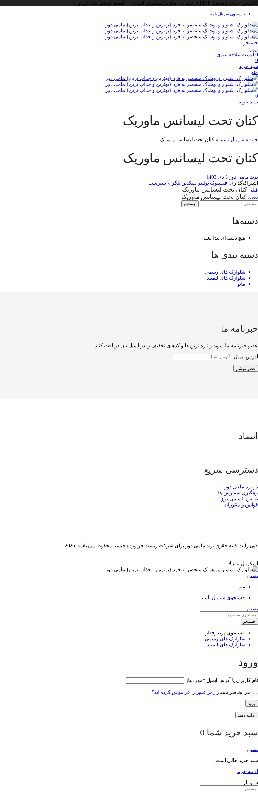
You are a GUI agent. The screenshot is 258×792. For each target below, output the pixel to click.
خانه (253, 139)
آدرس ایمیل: (244, 356)
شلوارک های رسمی (225, 272)
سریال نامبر (231, 139)
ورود (251, 703)
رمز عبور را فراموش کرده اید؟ (183, 692)
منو (254, 72)
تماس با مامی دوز (239, 498)
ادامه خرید (247, 771)
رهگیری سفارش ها (238, 492)
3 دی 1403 (217, 177)
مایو (241, 284)
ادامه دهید (246, 715)
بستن (252, 575)
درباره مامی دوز (241, 486)
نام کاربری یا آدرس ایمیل (222, 680)
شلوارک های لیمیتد (226, 278)
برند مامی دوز (243, 177)
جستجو (190, 203)
